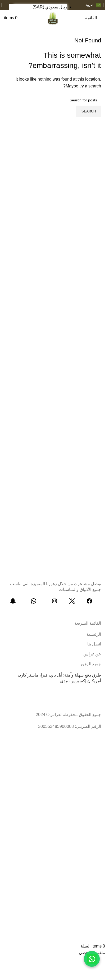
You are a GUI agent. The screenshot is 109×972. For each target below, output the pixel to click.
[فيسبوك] (89, 602)
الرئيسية (94, 634)
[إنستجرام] (54, 602)
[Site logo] (52, 17)
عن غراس (92, 654)
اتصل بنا (94, 644)
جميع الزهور (90, 664)
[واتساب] (33, 602)
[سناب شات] (13, 602)
